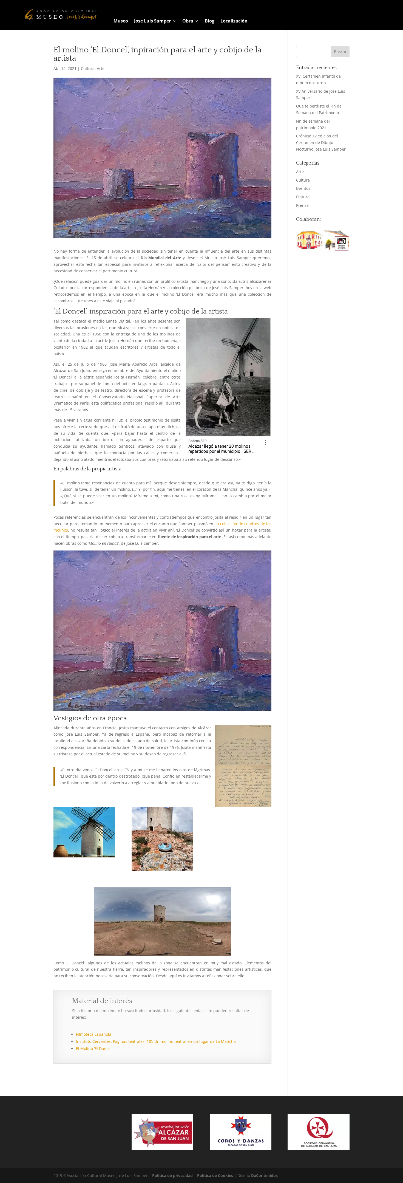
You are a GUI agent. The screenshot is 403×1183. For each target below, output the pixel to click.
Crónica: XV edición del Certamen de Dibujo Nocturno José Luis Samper (321, 142)
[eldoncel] (162, 839)
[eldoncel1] (84, 832)
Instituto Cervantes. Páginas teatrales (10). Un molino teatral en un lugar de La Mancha (156, 1041)
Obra (187, 21)
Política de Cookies (215, 1175)
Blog (209, 21)
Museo (120, 21)
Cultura (88, 68)
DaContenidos (264, 1175)
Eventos (303, 188)
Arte (100, 68)
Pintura (303, 196)
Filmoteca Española (93, 1034)
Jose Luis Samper (152, 21)
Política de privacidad (173, 1175)
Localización (234, 21)
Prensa (302, 205)
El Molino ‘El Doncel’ (94, 1048)
